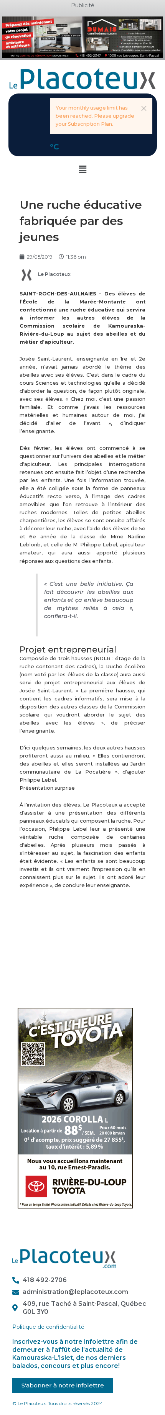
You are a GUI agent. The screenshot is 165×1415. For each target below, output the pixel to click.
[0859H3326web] (75, 1107)
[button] (144, 108)
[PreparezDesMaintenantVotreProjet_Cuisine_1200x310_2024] (82, 37)
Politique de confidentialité (48, 1326)
